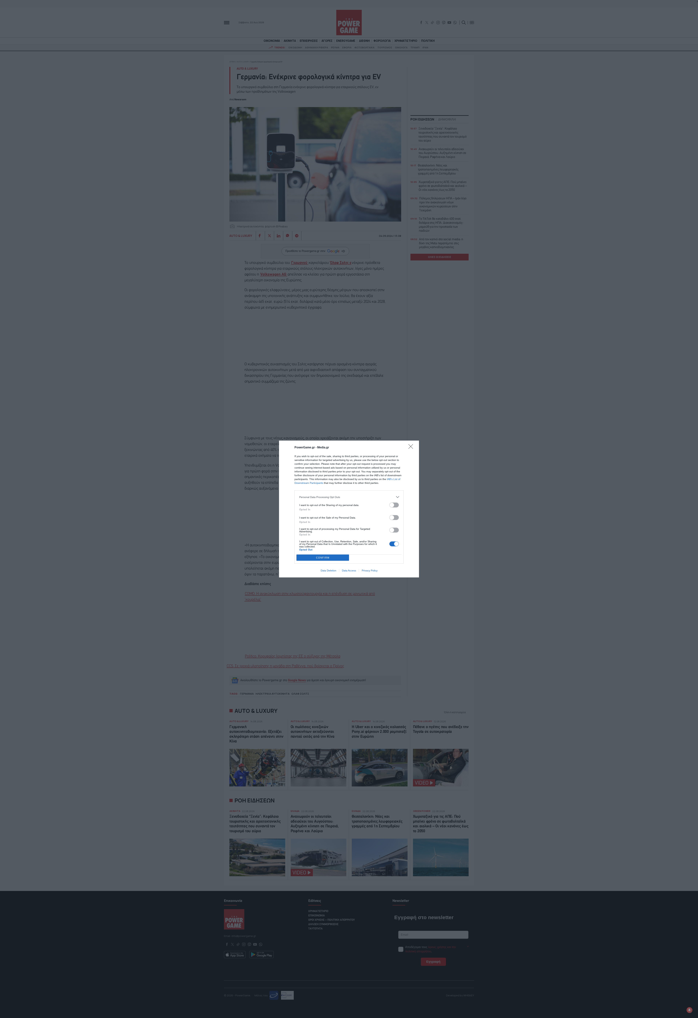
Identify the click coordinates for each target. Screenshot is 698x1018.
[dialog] (349, 509)
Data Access (349, 570)
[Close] (411, 447)
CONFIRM (323, 557)
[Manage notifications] (689, 1010)
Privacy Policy (370, 570)
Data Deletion (328, 570)
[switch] (394, 505)
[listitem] (349, 497)
